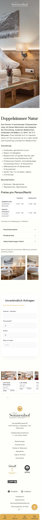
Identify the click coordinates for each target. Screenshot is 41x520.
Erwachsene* (7, 321)
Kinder (5, 331)
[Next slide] (7, 397)
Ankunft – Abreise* (9, 311)
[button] (35, 507)
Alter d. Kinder (8, 340)
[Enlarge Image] (23, 257)
